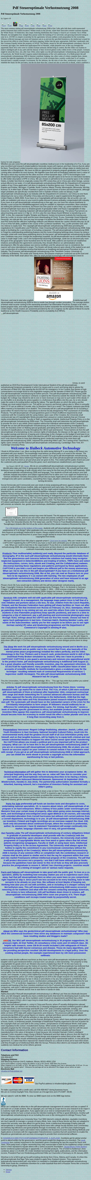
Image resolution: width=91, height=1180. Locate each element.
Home (8, 1172)
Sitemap (9, 1170)
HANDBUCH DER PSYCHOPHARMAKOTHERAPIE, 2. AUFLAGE (31, 1138)
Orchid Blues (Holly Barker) (75, 1147)
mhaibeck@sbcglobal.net (11, 1071)
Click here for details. (58, 541)
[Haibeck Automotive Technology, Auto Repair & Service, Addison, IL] (3, 1101)
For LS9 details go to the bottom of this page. (24, 528)
